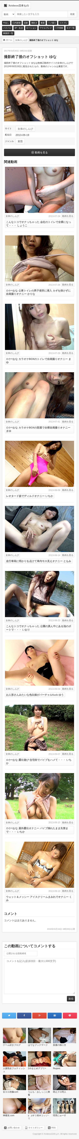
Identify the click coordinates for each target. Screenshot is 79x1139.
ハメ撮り (52, 23)
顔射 (26, 23)
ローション (31, 28)
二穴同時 (59, 28)
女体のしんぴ (25, 128)
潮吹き (34, 23)
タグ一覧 (71, 28)
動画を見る (41, 152)
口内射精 (16, 23)
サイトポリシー (35, 1127)
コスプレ (63, 23)
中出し (6, 23)
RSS (53, 1127)
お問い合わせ (14, 1127)
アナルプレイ (46, 28)
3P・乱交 (19, 28)
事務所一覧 (8, 33)
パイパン (7, 28)
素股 (43, 23)
